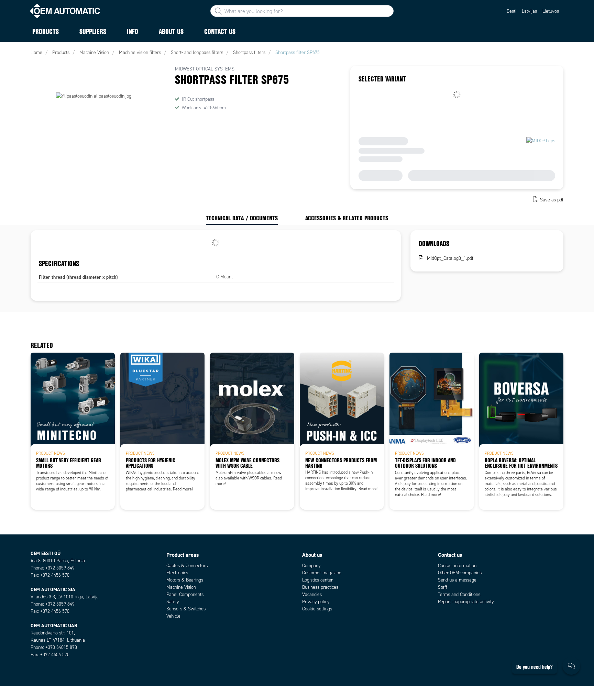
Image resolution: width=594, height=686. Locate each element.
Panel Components (185, 594)
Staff (442, 587)
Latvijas (529, 11)
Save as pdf (551, 200)
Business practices (320, 587)
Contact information (457, 565)
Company (311, 565)
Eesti (511, 11)
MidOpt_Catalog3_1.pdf (450, 258)
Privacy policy (315, 602)
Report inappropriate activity (466, 602)
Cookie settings (317, 609)
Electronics (177, 573)
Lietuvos (550, 11)
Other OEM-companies (460, 573)
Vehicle (173, 616)
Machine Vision (181, 587)
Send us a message (457, 580)
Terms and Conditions (459, 594)
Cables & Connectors (187, 565)
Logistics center (317, 580)
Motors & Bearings (184, 580)
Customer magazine (321, 573)
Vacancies (312, 594)
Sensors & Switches (186, 609)
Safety (172, 602)
